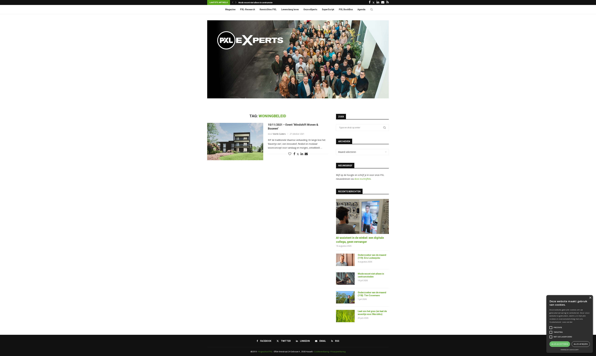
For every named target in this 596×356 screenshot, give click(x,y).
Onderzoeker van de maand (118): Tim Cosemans (260, 3)
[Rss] (387, 2)
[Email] (382, 2)
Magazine (230, 9)
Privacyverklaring (338, 351)
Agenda (361, 9)
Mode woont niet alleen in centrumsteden (371, 275)
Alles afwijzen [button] (581, 344)
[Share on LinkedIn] (301, 154)
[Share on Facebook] (294, 154)
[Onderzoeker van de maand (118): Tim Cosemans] (345, 297)
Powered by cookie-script (570, 350)
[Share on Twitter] (298, 154)
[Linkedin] (378, 2)
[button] (232, 2)
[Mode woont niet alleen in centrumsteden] (345, 278)
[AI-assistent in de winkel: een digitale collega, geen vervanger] (362, 216)
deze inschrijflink (362, 178)
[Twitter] (373, 2)
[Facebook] (369, 2)
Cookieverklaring (321, 351)
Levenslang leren (290, 9)
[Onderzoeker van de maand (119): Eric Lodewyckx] (345, 260)
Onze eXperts (310, 9)
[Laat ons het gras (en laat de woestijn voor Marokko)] (345, 316)
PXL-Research (247, 9)
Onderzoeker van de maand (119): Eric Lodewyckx (372, 256)
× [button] (590, 298)
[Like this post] (289, 154)
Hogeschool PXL (265, 351)
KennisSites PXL (268, 9)
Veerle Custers (279, 134)
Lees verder (567, 322)
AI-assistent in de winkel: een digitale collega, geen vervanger (360, 239)
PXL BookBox (346, 9)
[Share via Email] (306, 154)
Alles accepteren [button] (559, 344)
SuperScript (328, 9)
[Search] (371, 9)
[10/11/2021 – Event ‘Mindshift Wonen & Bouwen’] (235, 141)
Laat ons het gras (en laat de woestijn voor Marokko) (372, 313)
